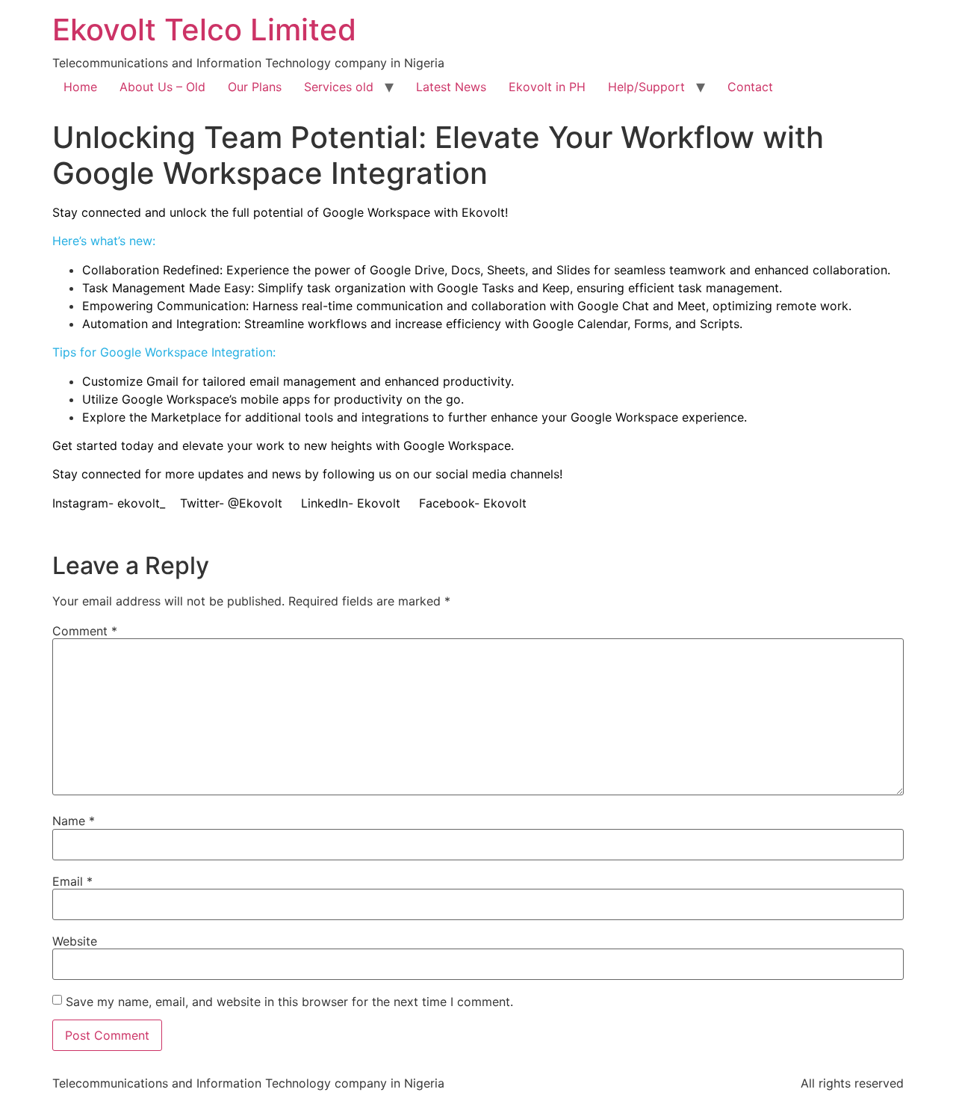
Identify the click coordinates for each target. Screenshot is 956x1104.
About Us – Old (162, 86)
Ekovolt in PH (547, 86)
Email (72, 881)
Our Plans (255, 86)
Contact (750, 86)
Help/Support (646, 86)
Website (74, 941)
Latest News (451, 86)
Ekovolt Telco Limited (204, 29)
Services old (338, 86)
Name (73, 821)
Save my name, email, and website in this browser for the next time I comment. (289, 1002)
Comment (84, 631)
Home (80, 86)
